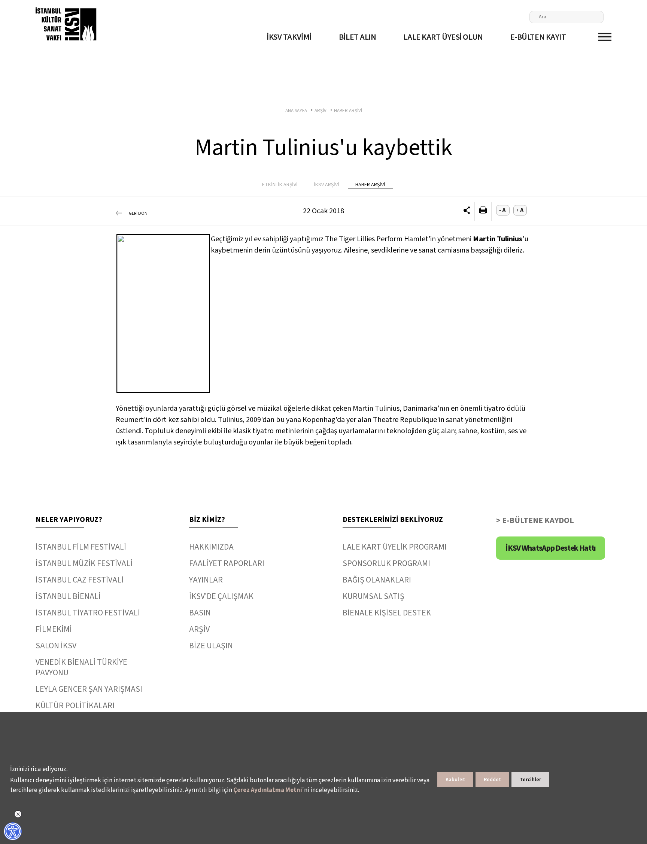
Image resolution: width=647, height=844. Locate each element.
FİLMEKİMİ (54, 629)
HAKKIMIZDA (211, 547)
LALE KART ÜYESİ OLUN (443, 37)
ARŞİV (199, 629)
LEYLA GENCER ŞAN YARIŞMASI (89, 689)
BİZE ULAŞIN (211, 646)
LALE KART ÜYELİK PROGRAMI (395, 547)
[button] (467, 211)
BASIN (200, 613)
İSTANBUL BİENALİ (68, 596)
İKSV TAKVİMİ (289, 37)
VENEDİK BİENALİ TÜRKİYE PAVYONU (81, 667)
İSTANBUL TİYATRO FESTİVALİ (88, 613)
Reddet (492, 779)
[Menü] (604, 37)
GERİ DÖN (138, 213)
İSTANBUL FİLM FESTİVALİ (81, 547)
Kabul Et (455, 779)
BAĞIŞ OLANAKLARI (377, 580)
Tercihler (530, 779)
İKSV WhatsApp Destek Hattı (550, 548)
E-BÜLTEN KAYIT (538, 37)
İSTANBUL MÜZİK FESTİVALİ (84, 563)
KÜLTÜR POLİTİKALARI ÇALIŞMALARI (75, 711)
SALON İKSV (56, 646)
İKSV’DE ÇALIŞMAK (221, 596)
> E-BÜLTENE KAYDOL (535, 520)
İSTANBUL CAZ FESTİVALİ (80, 580)
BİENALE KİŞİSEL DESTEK (387, 613)
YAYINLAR (206, 580)
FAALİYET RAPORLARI (226, 563)
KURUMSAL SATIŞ (373, 596)
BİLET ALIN (357, 37)
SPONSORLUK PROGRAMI (386, 563)
